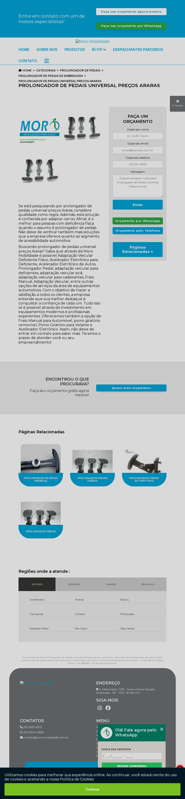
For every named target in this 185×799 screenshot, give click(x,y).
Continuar (92, 789)
